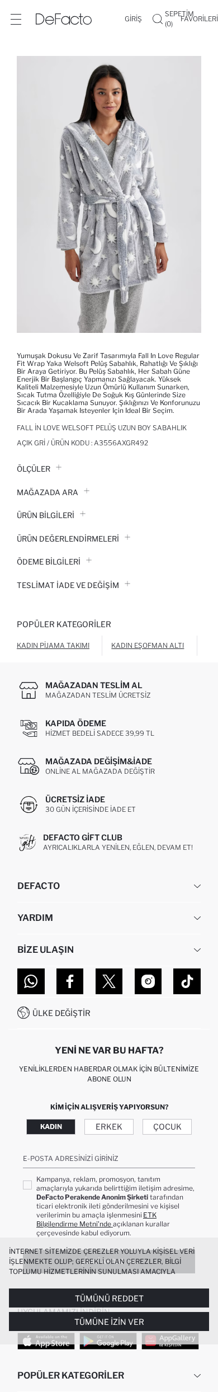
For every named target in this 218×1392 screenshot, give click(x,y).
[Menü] (15, 19)
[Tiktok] (187, 981)
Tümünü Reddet (109, 1298)
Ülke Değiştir (61, 1013)
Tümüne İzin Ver (109, 1322)
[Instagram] (148, 981)
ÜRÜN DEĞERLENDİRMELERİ (68, 538)
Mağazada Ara (47, 492)
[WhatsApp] (31, 981)
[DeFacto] (64, 19)
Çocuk (167, 1126)
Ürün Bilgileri (45, 515)
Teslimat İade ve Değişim (68, 585)
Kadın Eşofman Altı (147, 645)
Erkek (109, 1126)
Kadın (51, 1126)
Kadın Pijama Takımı (53, 645)
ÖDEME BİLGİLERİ (48, 561)
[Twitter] (109, 981)
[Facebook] (70, 981)
